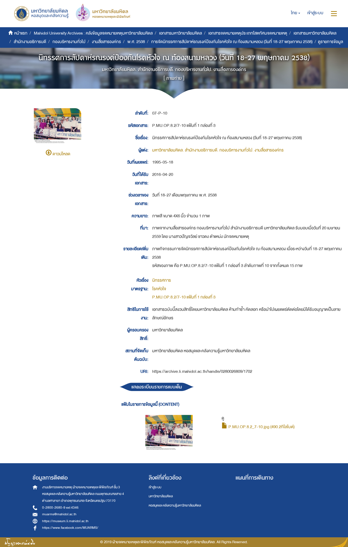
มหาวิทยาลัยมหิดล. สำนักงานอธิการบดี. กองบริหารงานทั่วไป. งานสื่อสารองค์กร (218, 150)
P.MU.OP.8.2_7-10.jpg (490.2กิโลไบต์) (261, 427)
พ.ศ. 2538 (136, 41)
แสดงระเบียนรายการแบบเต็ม (156, 387)
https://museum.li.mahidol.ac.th (65, 521)
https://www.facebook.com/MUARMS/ (70, 528)
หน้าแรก (20, 33)
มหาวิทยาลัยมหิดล (161, 496)
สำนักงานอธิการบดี (30, 41)
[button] (295, 13)
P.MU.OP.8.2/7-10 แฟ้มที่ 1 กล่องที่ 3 (183, 297)
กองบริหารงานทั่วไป (69, 41)
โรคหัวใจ (159, 289)
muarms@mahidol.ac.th (59, 514)
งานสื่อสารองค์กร (106, 41)
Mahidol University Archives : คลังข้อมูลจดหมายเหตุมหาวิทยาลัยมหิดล (93, 33)
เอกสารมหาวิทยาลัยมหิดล (180, 33)
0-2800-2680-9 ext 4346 (60, 508)
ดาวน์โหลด (61, 154)
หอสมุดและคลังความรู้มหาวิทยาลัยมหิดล (175, 505)
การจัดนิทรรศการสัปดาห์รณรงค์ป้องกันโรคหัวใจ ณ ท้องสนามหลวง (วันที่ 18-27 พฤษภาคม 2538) (231, 41)
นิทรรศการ (161, 280)
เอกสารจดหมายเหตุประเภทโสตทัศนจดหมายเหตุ (247, 33)
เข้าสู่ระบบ (155, 487)
